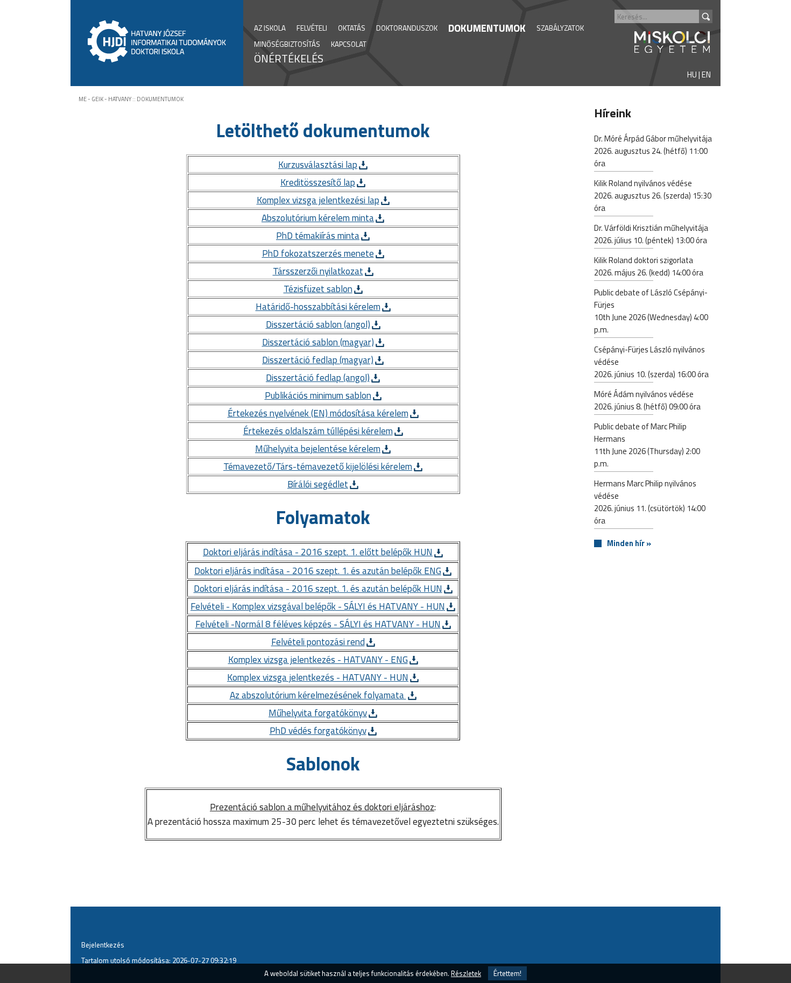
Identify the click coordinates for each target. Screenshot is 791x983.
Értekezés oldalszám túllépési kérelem (318, 430)
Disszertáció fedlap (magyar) (317, 359)
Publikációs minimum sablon (318, 395)
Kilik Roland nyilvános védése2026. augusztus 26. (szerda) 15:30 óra (652, 195)
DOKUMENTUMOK (487, 28)
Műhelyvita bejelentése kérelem (317, 448)
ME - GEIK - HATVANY (105, 99)
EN (706, 74)
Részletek (466, 973)
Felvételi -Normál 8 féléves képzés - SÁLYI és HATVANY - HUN (318, 624)
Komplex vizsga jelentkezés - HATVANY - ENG (318, 659)
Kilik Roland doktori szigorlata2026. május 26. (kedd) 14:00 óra (648, 266)
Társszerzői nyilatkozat (318, 271)
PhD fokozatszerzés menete (318, 253)
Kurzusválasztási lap (317, 164)
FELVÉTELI (311, 28)
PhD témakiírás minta (317, 235)
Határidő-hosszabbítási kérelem (318, 306)
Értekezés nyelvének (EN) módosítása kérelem (318, 413)
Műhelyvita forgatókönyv (318, 712)
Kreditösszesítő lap (317, 182)
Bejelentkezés (102, 944)
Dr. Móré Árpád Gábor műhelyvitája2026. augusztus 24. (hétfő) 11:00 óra (653, 150)
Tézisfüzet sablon (318, 288)
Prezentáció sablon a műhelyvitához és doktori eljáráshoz (322, 807)
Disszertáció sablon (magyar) (318, 342)
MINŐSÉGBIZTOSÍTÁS (287, 44)
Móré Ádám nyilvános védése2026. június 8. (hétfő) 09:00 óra (647, 400)
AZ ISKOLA (270, 28)
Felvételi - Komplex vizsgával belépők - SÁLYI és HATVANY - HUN (317, 606)
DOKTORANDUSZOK (406, 28)
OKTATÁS (351, 28)
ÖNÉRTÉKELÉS (288, 58)
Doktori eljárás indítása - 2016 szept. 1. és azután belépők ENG (317, 570)
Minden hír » (629, 544)
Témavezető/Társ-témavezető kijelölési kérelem (317, 466)
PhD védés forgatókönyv (318, 730)
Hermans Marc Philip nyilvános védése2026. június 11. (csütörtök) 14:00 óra (649, 502)
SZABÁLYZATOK (560, 28)
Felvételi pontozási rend (318, 641)
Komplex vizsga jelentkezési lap (318, 200)
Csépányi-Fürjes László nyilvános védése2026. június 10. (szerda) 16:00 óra (651, 361)
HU (692, 74)
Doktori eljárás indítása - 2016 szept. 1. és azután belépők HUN (318, 588)
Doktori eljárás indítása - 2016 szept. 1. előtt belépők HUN (318, 551)
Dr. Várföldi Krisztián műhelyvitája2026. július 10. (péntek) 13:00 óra (651, 234)
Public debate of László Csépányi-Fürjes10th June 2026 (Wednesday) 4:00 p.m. (651, 311)
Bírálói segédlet (317, 484)
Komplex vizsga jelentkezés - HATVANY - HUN (317, 677)
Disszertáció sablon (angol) (318, 324)
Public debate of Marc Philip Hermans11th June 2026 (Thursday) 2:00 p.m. (647, 445)
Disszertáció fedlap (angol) (318, 377)
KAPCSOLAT (348, 44)
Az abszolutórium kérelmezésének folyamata (318, 695)
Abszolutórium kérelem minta (318, 217)
